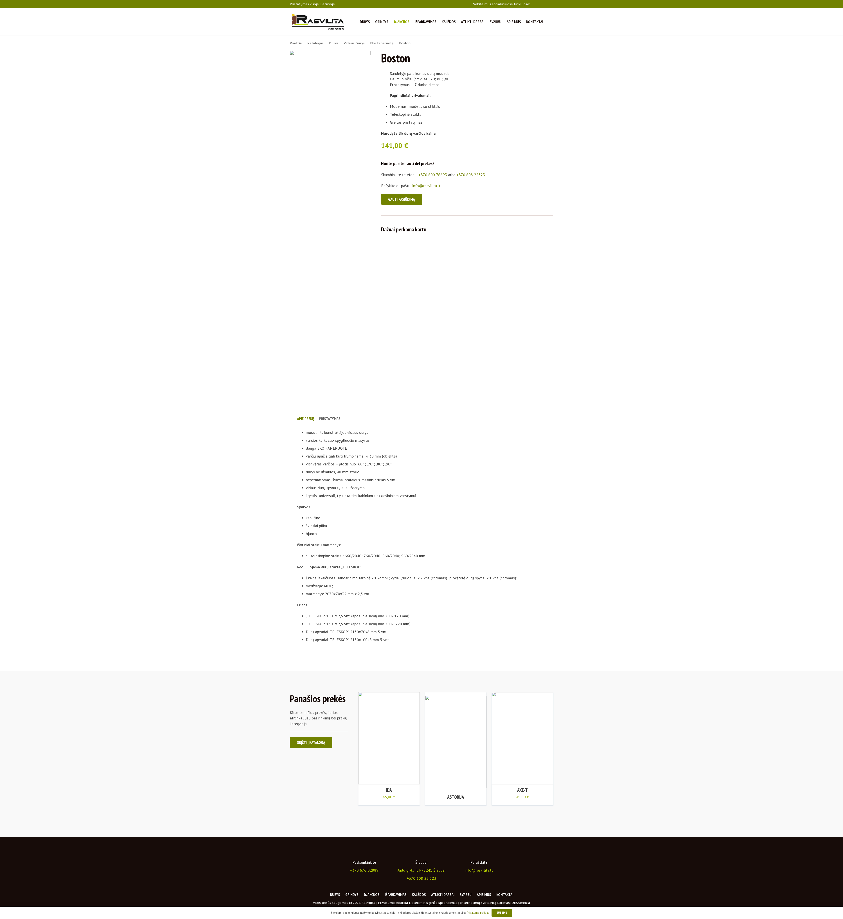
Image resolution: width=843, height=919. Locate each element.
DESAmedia (521, 903)
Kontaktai (504, 894)
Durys (333, 43)
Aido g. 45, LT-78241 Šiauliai (421, 870)
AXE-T (522, 790)
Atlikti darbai (442, 894)
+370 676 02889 (364, 870)
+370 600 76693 (432, 174)
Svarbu (466, 894)
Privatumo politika (393, 903)
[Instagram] (540, 4)
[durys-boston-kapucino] (330, 215)
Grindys (351, 894)
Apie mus (484, 894)
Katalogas (315, 43)
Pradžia (296, 43)
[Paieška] (550, 22)
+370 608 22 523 (421, 878)
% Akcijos (372, 894)
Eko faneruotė (382, 43)
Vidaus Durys (354, 43)
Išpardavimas (396, 894)
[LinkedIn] (546, 4)
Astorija (455, 797)
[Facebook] (534, 4)
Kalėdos (419, 894)
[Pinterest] (551, 4)
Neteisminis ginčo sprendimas (433, 903)
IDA (389, 790)
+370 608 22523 (470, 174)
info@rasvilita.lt (426, 185)
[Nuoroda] (317, 21)
